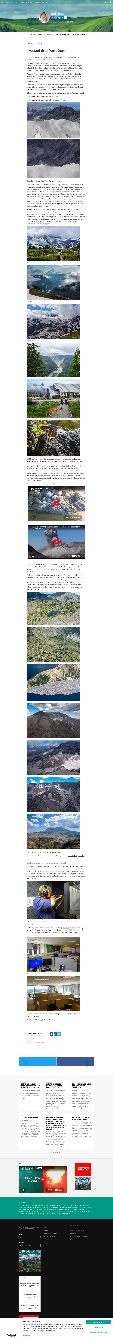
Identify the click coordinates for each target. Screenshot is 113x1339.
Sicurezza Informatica (79, 34)
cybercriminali (85, 1205)
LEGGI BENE (29, 2)
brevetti (42, 1205)
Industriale (22, 1209)
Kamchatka (74, 87)
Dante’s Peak (72, 856)
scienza (75, 1211)
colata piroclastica (56, 461)
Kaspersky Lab (52, 1209)
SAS (70, 1211)
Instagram (59, 17)
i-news (80, 1207)
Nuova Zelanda (23, 1211)
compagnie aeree (56, 1205)
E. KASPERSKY (9, 2)
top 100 (37, 1213)
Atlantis (81, 856)
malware (74, 1209)
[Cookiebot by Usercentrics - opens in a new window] (11, 1335)
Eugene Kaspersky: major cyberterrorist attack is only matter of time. (29, 1296)
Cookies (72, 1239)
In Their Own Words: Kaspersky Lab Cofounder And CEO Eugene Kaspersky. (29, 1307)
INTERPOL (30, 1209)
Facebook (52, 17)
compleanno (66, 1205)
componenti (75, 1205)
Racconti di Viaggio (62, 34)
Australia (35, 1205)
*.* (26, 34)
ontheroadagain (47, 1211)
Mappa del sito (74, 1225)
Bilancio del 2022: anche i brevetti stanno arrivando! (82, 1086)
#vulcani (40, 43)
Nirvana (42, 221)
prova (36, 1016)
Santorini (37, 89)
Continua (56, 1152)
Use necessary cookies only (98, 1332)
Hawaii (75, 1207)
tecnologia (29, 1213)
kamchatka (43, 1209)
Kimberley (60, 1209)
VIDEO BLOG (37, 2)
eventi (21, 1207)
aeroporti (22, 1205)
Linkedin (62, 17)
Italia (36, 1209)
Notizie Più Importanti (45, 34)
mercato (81, 1209)
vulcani (59, 1213)
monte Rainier (35, 96)
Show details (27, 1335)
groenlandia (54, 1207)
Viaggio (48, 1213)
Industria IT (87, 1207)
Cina (47, 1205)
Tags (43, 2)
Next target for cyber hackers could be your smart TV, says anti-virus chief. (29, 1285)
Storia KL (21, 1213)
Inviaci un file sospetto (77, 1231)
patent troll (58, 1211)
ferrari (30, 1207)
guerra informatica (65, 1207)
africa (28, 1205)
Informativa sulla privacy (78, 1228)
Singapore (82, 1211)
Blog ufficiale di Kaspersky (78, 1236)
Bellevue (66, 928)
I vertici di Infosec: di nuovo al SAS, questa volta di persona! (54, 1086)
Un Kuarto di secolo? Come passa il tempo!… (81, 1119)
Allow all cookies (98, 1322)
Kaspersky (73, 1234)
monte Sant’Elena (36, 100)
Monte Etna (45, 89)
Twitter (55, 17)
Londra (67, 1209)
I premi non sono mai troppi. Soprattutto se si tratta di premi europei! (30, 1086)
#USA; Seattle (31, 43)
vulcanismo (66, 1213)
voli (53, 1213)
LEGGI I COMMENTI (36, 1034)
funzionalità (37, 1207)
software (89, 1211)
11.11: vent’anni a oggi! (29, 1118)
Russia (65, 1211)
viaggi (42, 1213)
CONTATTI (48, 2)
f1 (25, 1207)
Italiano (106, 2)
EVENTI (23, 2)
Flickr (58, 852)
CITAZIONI (17, 2)
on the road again (35, 1211)
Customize (97, 1327)
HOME (2, 2)
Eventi (32, 34)
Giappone (45, 1207)
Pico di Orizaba (58, 89)
